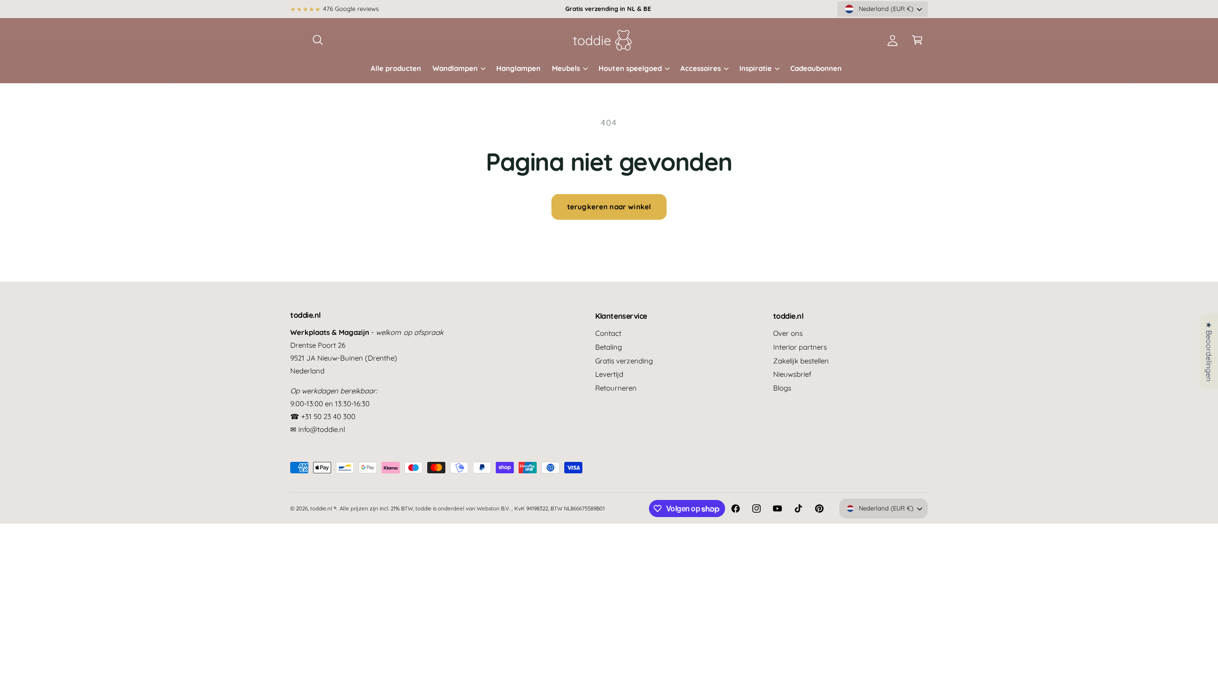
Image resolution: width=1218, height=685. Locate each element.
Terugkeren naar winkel (609, 206)
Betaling (608, 347)
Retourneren (616, 387)
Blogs (782, 387)
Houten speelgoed (630, 68)
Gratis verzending (623, 360)
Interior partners (800, 347)
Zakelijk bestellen (801, 360)
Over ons (788, 333)
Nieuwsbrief (792, 374)
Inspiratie (755, 68)
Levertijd (609, 374)
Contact (608, 333)
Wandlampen (455, 68)
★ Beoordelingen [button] (1209, 352)
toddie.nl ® (323, 508)
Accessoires (700, 68)
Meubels (566, 68)
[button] (317, 40)
